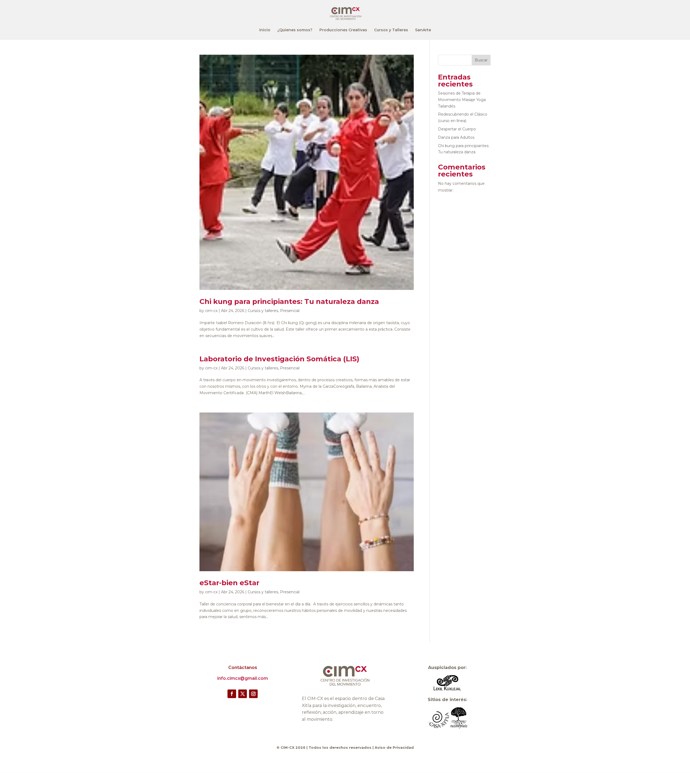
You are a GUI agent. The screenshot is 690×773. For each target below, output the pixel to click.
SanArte (423, 30)
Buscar (481, 60)
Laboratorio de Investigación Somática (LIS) (279, 359)
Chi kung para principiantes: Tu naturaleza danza (289, 301)
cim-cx (211, 310)
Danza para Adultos (456, 137)
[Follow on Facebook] (231, 693)
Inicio (264, 30)
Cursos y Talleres (391, 30)
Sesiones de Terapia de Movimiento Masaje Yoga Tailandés (462, 100)
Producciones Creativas (343, 30)
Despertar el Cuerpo (457, 129)
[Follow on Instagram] (253, 693)
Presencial (289, 310)
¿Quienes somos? (294, 30)
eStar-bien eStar (229, 582)
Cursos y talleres (263, 310)
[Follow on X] (242, 693)
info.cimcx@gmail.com (242, 678)
